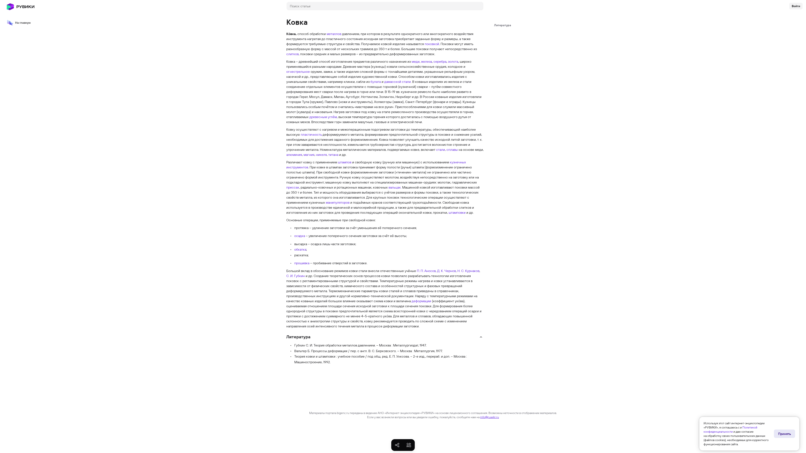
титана (333, 154)
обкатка (300, 249)
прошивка (301, 263)
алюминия (294, 154)
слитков (292, 54)
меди (416, 61)
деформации (421, 301)
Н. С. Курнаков (468, 271)
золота (453, 61)
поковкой (432, 44)
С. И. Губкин (295, 276)
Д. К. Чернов (446, 271)
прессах (292, 187)
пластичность (311, 134)
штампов (344, 162)
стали (440, 149)
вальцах (395, 187)
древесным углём (323, 117)
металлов (334, 34)
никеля (321, 154)
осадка (299, 236)
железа (426, 61)
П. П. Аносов (426, 271)
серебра (439, 61)
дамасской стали (397, 81)
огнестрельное (298, 71)
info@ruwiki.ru (489, 417)
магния (309, 154)
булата (375, 81)
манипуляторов (337, 202)
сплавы (452, 149)
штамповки (457, 212)
